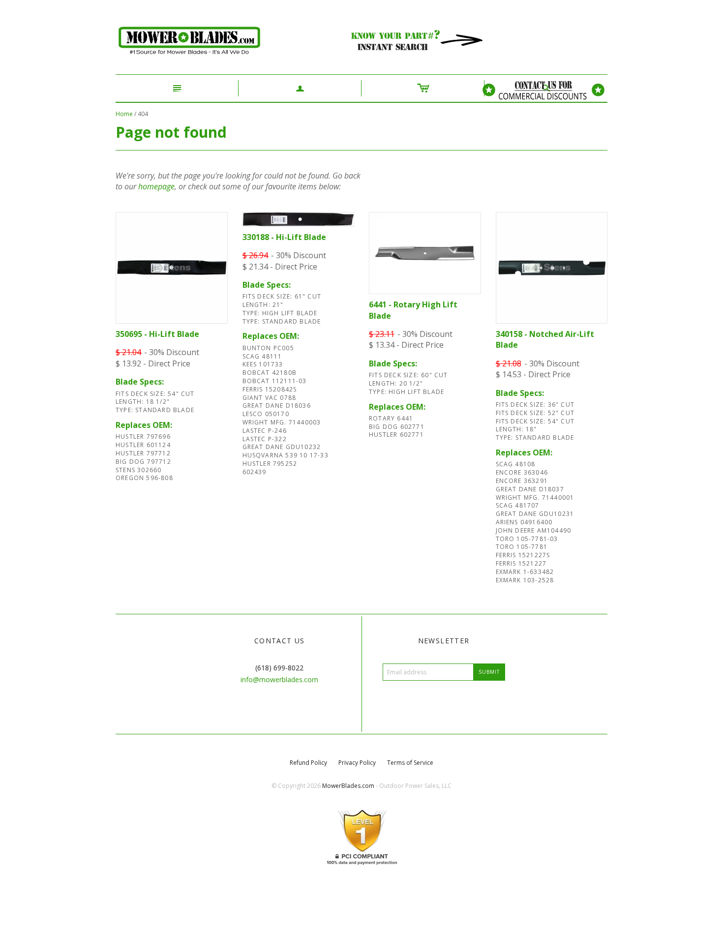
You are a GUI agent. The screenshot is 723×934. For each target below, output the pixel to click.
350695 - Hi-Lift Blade (157, 334)
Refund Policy (308, 762)
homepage (156, 186)
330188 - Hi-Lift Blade (284, 237)
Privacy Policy (357, 762)
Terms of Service (410, 762)
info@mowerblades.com (279, 679)
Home (124, 114)
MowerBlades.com (348, 786)
